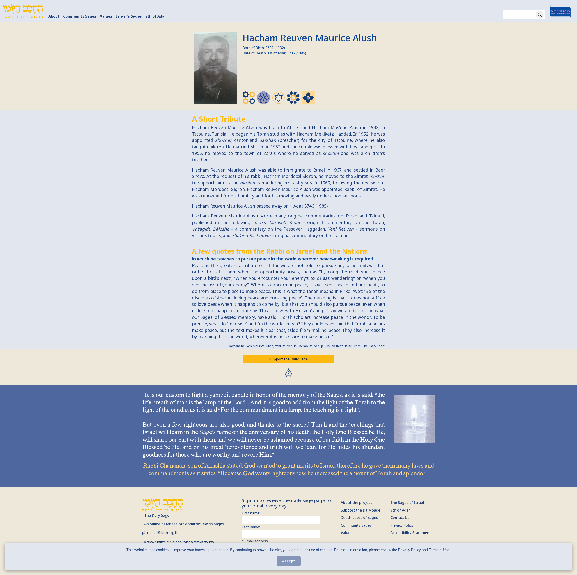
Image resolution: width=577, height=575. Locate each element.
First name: (251, 513)
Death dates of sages (359, 517)
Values (106, 16)
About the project (356, 502)
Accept (288, 561)
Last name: (251, 527)
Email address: (255, 541)
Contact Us (399, 517)
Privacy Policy (401, 525)
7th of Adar (155, 16)
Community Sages (79, 16)
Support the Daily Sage (288, 359)
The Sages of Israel (407, 502)
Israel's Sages (129, 16)
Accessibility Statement (410, 532)
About (54, 16)
